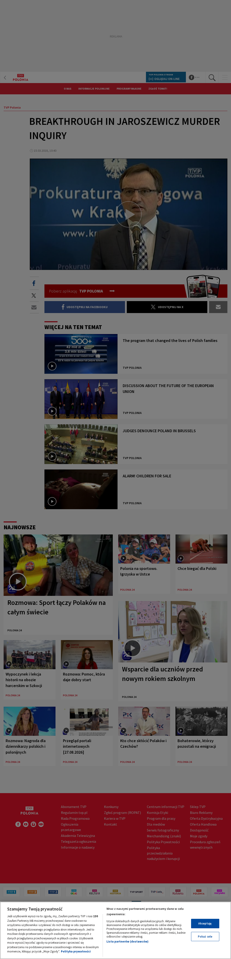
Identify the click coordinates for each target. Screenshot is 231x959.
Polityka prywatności (76, 951)
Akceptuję (205, 923)
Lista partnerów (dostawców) (127, 941)
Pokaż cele (205, 936)
